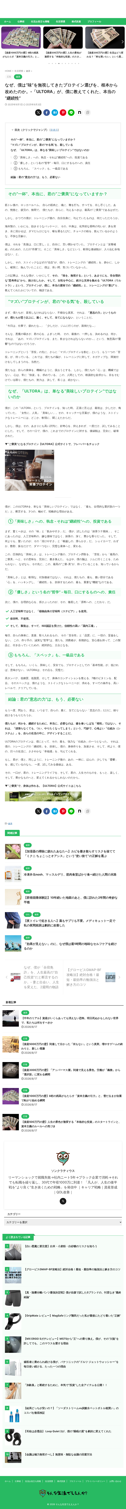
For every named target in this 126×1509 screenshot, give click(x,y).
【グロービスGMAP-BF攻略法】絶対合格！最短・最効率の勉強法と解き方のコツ (72, 1269)
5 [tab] (62, 63)
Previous (4, 42)
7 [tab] (68, 63)
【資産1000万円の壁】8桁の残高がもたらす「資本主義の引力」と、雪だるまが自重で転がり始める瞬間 (21, 56)
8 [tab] (72, 63)
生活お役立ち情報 (40, 21)
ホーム (7, 21)
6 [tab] (65, 63)
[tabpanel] (21, 43)
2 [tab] (52, 63)
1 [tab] (49, 63)
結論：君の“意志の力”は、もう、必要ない (35, 177)
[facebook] (46, 112)
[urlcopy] (87, 112)
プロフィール (94, 21)
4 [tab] (59, 63)
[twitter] (38, 112)
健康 (10, 823)
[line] (71, 112)
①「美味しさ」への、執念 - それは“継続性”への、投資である (51, 157)
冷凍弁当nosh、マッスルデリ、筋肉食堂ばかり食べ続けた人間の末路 (70, 874)
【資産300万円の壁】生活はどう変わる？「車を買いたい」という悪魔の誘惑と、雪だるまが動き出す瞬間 (105, 56)
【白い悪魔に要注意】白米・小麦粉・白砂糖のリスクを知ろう (60, 1246)
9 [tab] (75, 63)
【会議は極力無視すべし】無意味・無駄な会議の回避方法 (58, 1454)
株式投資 (76, 21)
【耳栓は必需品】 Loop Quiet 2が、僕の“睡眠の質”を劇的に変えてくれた (67, 1431)
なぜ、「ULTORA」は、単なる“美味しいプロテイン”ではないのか (50, 150)
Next (122, 42)
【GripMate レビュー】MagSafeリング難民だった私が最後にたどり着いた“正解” (72, 1315)
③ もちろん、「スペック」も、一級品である (41, 168)
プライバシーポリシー (95, 1481)
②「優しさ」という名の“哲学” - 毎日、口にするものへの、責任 (52, 163)
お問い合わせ (115, 1481)
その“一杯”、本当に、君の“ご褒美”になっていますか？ (43, 139)
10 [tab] (78, 63)
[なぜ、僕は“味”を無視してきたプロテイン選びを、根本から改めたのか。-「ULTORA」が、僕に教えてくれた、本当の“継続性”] (55, 112)
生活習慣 (60, 21)
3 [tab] (55, 63)
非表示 (54, 129)
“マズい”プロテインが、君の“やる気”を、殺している (42, 144)
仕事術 (21, 21)
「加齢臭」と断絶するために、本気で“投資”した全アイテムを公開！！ (65, 1385)
